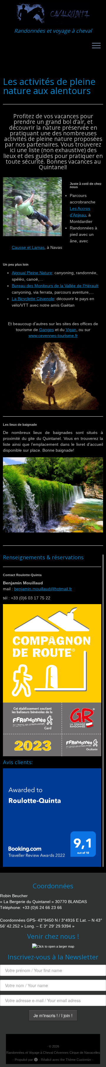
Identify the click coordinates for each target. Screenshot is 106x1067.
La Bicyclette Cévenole (33, 298)
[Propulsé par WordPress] (36, 1059)
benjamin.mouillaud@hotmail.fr (43, 588)
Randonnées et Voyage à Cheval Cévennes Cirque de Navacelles (53, 1052)
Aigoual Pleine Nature (32, 272)
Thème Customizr (78, 1059)
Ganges (46, 329)
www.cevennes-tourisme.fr (53, 335)
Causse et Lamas (28, 247)
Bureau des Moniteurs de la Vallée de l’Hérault (55, 285)
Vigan (71, 329)
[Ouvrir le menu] (96, 46)
